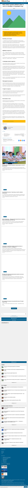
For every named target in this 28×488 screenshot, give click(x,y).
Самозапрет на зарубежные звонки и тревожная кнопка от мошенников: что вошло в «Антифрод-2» (13, 257)
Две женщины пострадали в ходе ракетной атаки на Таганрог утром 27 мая (12, 313)
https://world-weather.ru (14, 327)
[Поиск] (26, 326)
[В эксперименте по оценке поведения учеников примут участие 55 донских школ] (14, 165)
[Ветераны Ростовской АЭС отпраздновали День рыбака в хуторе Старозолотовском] (3, 453)
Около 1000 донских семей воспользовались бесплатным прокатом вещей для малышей (14, 431)
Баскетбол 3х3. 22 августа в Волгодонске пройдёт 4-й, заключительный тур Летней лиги (14, 388)
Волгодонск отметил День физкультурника (10, 409)
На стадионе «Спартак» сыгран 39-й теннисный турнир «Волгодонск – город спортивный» (14, 406)
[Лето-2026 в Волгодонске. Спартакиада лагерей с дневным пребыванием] (14, 192)
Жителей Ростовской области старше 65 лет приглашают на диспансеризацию (13, 427)
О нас (2, 466)
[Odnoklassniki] (5, 477)
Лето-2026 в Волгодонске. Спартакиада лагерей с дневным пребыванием (13, 202)
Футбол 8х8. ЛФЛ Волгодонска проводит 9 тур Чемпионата (13, 378)
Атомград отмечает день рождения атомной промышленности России (14, 445)
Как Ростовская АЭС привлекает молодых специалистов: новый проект (14, 455)
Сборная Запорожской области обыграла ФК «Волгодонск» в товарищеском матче (13, 391)
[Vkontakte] (4, 477)
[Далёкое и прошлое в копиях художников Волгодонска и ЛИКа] (3, 413)
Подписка (2, 465)
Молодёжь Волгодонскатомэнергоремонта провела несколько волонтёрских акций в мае (12, 285)
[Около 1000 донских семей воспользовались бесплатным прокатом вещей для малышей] (3, 431)
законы (4, 141)
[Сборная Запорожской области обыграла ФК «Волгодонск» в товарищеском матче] (3, 392)
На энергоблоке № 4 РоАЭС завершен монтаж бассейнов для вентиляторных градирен (13, 442)
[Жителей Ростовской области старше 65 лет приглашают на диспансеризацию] (3, 428)
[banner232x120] (14, 480)
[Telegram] (2, 477)
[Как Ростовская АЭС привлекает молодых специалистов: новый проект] (3, 456)
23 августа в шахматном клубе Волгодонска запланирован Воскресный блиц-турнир (14, 381)
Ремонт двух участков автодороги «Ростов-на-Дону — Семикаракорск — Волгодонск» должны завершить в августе (15, 434)
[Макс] (9, 477)
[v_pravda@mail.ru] (2, 475)
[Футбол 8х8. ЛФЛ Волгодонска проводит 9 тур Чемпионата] (3, 379)
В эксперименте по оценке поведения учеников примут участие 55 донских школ (13, 175)
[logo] (5, 1)
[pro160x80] (14, 483)
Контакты (2, 464)
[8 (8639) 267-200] (2, 474)
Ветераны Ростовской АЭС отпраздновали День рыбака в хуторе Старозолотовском (13, 452)
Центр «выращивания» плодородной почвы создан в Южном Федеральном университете (13, 424)
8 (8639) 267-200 (5, 474)
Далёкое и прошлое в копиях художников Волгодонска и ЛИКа (13, 412)
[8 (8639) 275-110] (2, 473)
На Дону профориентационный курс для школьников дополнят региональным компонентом (13, 420)
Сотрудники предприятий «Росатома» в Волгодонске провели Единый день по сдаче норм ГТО (14, 402)
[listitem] (19, 150)
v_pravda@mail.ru (5, 475)
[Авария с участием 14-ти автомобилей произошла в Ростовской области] (3, 400)
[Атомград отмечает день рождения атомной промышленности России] (3, 446)
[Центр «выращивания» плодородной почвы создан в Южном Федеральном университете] (3, 424)
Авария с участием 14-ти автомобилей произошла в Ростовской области (15, 399)
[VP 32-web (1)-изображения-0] (14, 354)
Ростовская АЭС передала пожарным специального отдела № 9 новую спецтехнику (14, 449)
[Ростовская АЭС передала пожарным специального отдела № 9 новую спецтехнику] (3, 449)
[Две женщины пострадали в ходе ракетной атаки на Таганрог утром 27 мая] (14, 303)
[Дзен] (7, 477)
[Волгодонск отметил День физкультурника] (3, 410)
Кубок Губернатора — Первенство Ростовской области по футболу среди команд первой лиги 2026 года (13, 230)
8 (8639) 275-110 (5, 473)
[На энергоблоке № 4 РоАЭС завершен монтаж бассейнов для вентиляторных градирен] (3, 443)
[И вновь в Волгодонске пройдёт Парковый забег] (3, 385)
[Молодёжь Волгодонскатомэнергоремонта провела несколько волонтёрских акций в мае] (14, 275)
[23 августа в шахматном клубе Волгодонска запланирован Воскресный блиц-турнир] (3, 382)
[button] (23, 1)
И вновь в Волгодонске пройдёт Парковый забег (11, 384)
